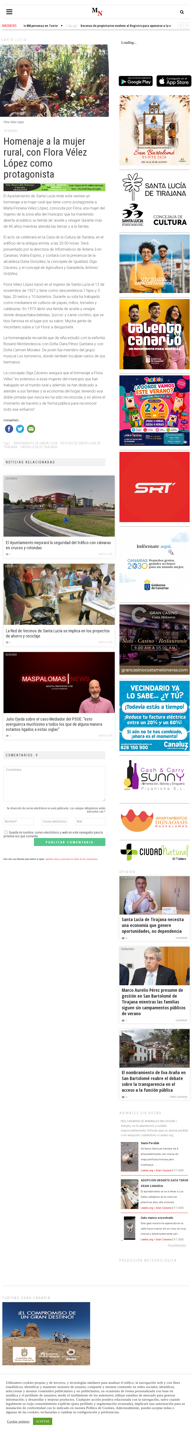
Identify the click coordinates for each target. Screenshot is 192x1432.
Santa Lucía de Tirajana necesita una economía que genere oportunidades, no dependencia (153, 925)
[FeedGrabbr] (154, 1245)
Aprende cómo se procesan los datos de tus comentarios (71, 859)
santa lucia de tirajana (38, 447)
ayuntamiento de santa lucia (35, 443)
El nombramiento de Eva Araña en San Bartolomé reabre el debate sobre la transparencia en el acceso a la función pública (154, 1081)
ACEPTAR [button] (42, 1421)
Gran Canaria (178, 1097)
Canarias (181, 938)
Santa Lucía (14, 40)
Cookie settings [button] (18, 1421)
